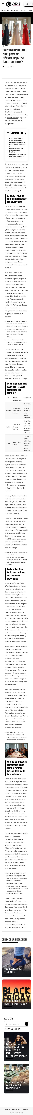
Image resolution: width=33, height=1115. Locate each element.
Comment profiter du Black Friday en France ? (15, 1002)
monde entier (12, 118)
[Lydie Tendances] (13, 4)
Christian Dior (10, 238)
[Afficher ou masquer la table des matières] (24, 133)
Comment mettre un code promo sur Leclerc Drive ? (15, 1085)
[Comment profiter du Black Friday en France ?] (16, 994)
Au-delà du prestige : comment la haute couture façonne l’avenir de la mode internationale (17, 156)
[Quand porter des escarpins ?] (16, 962)
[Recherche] (27, 4)
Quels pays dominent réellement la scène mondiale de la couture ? (17, 144)
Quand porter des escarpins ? (12, 970)
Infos (7, 45)
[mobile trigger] (3, 4)
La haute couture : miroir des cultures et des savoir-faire (16, 139)
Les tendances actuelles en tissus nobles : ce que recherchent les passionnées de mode (16, 1050)
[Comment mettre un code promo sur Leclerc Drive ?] (16, 1078)
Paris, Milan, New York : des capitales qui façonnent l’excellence (16, 150)
